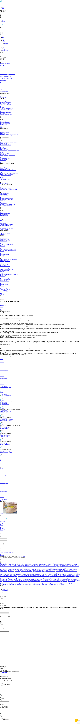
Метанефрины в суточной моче (5, 278)
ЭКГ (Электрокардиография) (5, 233)
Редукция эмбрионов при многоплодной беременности (9, 173)
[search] (1, 33)
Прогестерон (2, 285)
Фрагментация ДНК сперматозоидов (6, 101)
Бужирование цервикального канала (6, 205)
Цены (3, 39)
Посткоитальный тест (3, 265)
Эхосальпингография (3, 124)
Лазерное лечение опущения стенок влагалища (7, 187)
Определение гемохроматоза (4, 157)
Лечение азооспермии (18, 566)
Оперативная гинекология (4, 239)
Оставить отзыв (2, 529)
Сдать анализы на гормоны (4, 260)
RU (0, 15)
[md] (1, 548)
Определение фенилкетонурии (5, 158)
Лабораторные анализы (48, 580)
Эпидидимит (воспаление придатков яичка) (28, 565)
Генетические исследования (29, 567)
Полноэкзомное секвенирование (5, 145)
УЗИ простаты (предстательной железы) (6, 228)
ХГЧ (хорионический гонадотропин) (6, 293)
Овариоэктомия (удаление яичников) (6, 248)
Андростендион (69, 581)
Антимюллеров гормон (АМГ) (5, 266)
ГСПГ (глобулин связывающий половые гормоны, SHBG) (9, 274)
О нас (3, 47)
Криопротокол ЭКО (3, 166)
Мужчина (3, 629)
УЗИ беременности (3, 131)
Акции (1, 525)
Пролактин (2, 286)
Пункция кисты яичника (54, 578)
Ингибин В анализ (3, 275)
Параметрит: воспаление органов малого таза (7, 204)
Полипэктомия (2, 253)
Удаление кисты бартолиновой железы (6, 244)
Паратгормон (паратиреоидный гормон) (6, 283)
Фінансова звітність (21, 556)
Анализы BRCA (39, 568)
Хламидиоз (2, 294)
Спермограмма (2, 127)
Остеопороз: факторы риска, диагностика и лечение (8, 142)
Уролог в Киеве (45, 563)
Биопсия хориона (3, 133)
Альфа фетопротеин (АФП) (4, 264)
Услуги (3, 37)
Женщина (7, 629)
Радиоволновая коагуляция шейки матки (6, 198)
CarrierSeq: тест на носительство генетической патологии (9, 152)
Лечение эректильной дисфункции (5, 104)
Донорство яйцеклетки (4, 167)
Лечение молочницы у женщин (5, 194)
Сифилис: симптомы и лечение (13, 581)
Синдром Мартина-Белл (23, 571)
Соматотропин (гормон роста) (55, 583)
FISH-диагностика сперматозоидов (5, 102)
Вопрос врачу (2, 528)
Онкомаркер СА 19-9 (3, 280)
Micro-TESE (2, 251)
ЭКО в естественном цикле (4, 172)
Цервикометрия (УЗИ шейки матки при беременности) (9, 134)
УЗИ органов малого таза (4, 227)
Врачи (3, 40)
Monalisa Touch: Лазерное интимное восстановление (8, 189)
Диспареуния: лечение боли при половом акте (32, 575)
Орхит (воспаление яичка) (17, 565)
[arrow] (0, 522)
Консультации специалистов (29, 576)
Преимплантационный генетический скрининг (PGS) (28, 569)
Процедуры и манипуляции (67, 577)
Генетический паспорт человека (5, 144)
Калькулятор (6, 44)
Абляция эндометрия (3, 203)
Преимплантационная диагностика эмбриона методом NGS (9, 150)
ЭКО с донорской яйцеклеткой (5, 179)
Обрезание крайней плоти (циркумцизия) (31, 564)
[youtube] (0, 551)
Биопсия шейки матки (30, 574)
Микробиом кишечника (4, 143)
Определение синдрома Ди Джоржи (6, 161)
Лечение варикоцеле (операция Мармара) (18, 564)
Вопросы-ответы (6, 43)
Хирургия (14, 578)
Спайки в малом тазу (3, 247)
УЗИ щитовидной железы (4, 229)
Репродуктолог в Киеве (4, 214)
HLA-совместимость (3, 148)
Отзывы (3, 45)
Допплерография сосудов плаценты (6, 222)
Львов (3, 8)
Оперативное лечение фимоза (5, 240)
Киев (3, 7)
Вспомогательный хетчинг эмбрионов (6, 174)
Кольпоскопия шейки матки (4, 197)
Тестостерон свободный (4, 291)
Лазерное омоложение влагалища (5, 188)
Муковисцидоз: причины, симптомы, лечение (7, 155)
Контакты (3, 46)
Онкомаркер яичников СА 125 (7, 583)
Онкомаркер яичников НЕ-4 (4, 281)
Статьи (1, 309)
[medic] (5, 379)
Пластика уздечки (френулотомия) (71, 565)
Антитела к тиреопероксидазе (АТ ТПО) (6, 269)
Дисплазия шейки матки (21, 576)
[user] (0, 26)
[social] (1, 549)
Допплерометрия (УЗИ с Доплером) (6, 135)
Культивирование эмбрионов (5, 122)
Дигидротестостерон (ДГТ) (4, 270)
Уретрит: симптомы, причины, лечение (6, 108)
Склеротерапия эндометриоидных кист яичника (8, 249)
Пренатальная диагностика (4, 132)
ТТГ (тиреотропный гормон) (43, 584)
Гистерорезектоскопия (3, 241)
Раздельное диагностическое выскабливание (7, 243)
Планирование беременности (5, 563)
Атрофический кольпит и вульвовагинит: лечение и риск (43, 574)
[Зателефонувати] (0, 23)
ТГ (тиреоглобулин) (35, 584)
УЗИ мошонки (30, 577)
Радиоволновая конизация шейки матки (6, 199)
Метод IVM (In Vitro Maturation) (38, 572)
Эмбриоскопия (2, 178)
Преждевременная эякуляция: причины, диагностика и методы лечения (11, 106)
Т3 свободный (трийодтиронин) (5, 288)
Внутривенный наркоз (4, 183)
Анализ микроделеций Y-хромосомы (6, 114)
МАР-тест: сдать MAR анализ (5, 261)
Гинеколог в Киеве (76, 573)
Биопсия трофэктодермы (4, 149)
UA (0, 14)
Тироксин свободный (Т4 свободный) (6, 289)
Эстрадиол (2, 271)
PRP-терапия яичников (4, 126)
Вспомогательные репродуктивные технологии (55, 571)
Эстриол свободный (3, 272)
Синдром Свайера (3, 160)
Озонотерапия (2, 234)
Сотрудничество (6, 49)
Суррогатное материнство (4, 168)
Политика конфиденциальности (5, 554)
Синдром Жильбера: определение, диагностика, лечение (9, 141)
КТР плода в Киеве (3, 220)
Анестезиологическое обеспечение (6, 573)
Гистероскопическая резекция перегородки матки (8, 250)
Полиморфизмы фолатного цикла (5, 147)
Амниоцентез (2, 136)
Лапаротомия (2, 246)
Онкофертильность (3, 97)
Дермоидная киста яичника (4, 238)
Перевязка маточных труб (4, 254)
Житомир (3, 21)
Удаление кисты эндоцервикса (32, 579)
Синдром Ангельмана (3, 159)
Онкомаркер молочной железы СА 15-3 (6, 279)
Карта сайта (2, 555)
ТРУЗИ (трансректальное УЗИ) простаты (6, 224)
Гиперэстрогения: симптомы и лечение (6, 202)
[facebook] (0, 547)
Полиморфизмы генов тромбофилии (6, 146)
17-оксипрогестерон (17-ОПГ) (5, 262)
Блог (1, 526)
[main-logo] (5, 517)
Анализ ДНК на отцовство (4, 153)
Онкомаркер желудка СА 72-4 (5, 282)
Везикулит (2, 111)
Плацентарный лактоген (4, 284)
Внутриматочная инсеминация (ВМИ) (6, 169)
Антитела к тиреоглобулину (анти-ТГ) (6, 267)
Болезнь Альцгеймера (3, 154)
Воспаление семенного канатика (5, 112)
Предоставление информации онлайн (48, 576)
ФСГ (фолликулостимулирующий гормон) (7, 273)
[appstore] (3, 540)
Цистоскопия (2, 113)
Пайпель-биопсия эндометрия (12, 576)
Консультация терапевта (4, 215)
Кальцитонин (2, 276)
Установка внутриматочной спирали (19, 575)
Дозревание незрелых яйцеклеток (5, 175)
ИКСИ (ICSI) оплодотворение (5, 171)
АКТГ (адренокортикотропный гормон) (6, 263)
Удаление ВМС (2, 200)
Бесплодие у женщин (11, 566)
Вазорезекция (2, 245)
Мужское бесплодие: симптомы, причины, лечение (30, 566)
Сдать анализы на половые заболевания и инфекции (8, 259)
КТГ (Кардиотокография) (16, 567)
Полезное (3, 41)
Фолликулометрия (3, 223)
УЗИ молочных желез (3, 226)
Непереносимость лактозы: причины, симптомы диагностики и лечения (45, 570)
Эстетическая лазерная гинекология (24, 573)
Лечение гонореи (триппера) (4, 193)
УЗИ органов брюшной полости (5, 225)
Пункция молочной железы (4, 242)
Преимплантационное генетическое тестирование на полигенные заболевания (12, 151)
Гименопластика (3, 252)
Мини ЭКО (2, 177)
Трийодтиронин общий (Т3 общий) (6, 287)
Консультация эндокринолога (5, 213)
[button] (2, 25)
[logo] (5, 35)
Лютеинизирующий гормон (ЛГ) (5, 277)
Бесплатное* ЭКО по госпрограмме (6, 121)
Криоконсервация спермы (4, 103)
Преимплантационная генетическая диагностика (8, 170)
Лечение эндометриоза (4, 195)
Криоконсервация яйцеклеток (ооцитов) (6, 176)
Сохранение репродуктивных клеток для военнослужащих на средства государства (13, 96)
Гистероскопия (2, 255)
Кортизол (29, 582)
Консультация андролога (38, 576)
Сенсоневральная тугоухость (4, 162)
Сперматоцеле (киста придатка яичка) (6, 109)
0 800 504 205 (2, 541)
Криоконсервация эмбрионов (5, 123)
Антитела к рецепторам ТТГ (4, 268)
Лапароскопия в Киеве (17, 580)
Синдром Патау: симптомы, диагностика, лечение (42, 567)
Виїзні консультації (5, 50)
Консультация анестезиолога (4, 212)
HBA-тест (2, 107)
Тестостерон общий (3, 290)
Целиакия (1, 156)
